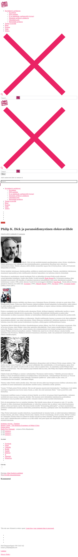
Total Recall (57, 282)
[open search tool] (33, 95)
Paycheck (55, 284)
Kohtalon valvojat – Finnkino (10, 424)
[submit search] (18, 97)
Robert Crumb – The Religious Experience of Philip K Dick (20, 425)
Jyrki (2, 234)
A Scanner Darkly (69, 284)
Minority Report (41, 284)
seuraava (8, 431)
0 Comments (20, 234)
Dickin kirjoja (5, 427)
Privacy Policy (5, 554)
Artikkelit (13, 234)
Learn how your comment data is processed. (40, 528)
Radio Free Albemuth (8, 429)
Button (3, 223)
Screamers (27, 284)
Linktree (3, 551)
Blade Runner (49, 278)
